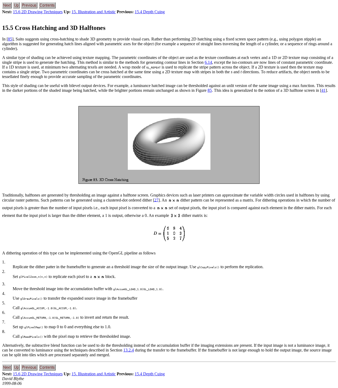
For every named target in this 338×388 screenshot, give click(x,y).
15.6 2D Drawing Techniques (38, 12)
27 (156, 200)
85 (10, 39)
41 (323, 90)
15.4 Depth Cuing (150, 12)
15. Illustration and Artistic (94, 12)
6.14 (208, 62)
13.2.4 (128, 350)
